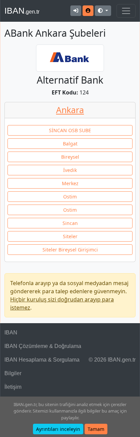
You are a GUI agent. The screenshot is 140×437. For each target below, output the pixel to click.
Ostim (70, 196)
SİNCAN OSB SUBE (70, 130)
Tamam (96, 429)
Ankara (70, 110)
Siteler (70, 236)
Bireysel (70, 157)
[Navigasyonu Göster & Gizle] (126, 11)
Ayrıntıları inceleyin (58, 429)
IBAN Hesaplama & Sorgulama (42, 360)
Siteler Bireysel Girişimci (70, 249)
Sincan (70, 223)
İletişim (12, 387)
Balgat (70, 143)
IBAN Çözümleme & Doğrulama (42, 346)
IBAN (21, 10)
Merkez (70, 183)
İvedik (70, 170)
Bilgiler (12, 373)
